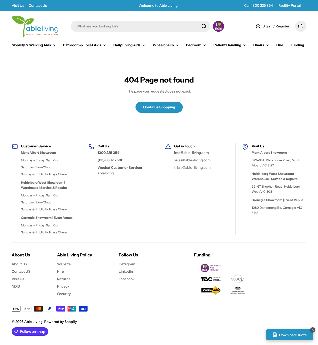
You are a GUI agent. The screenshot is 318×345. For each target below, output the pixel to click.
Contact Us (38, 5)
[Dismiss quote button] (312, 329)
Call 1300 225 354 (258, 5)
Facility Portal (289, 5)
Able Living (33, 321)
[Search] (204, 26)
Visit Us (18, 5)
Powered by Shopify (60, 321)
